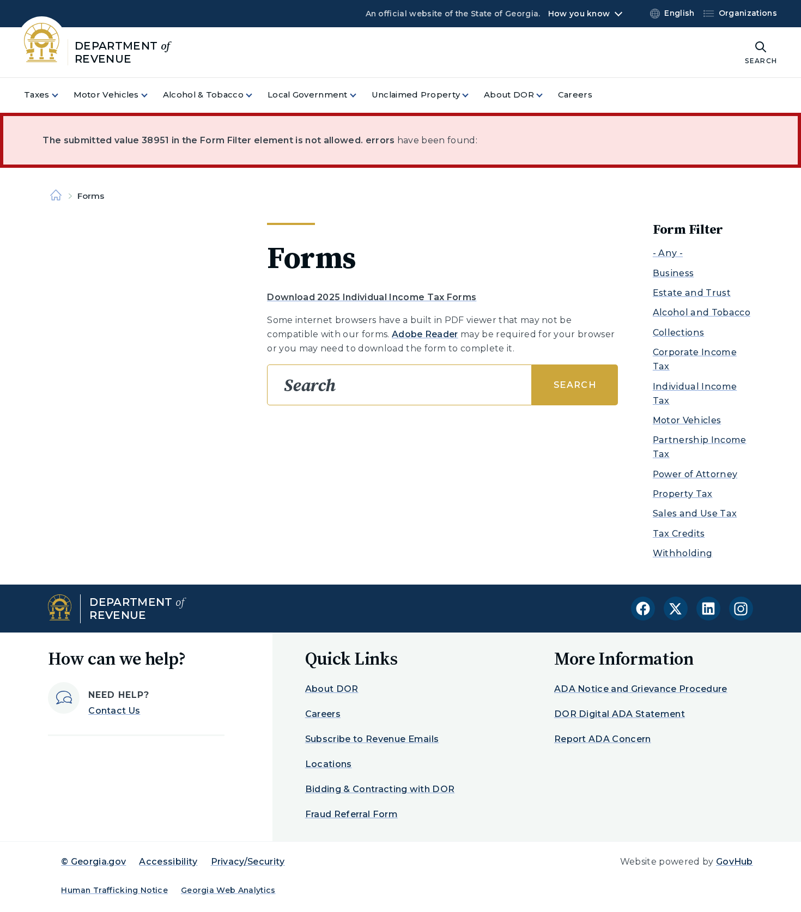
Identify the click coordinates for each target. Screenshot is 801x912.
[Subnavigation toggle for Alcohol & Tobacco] (256, 95)
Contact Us (114, 711)
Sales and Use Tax (695, 513)
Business (673, 273)
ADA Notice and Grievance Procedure (640, 689)
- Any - (668, 253)
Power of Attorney (695, 474)
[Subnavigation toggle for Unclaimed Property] (472, 95)
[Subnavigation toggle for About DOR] (546, 95)
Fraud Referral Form (351, 814)
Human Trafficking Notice (114, 890)
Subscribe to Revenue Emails (372, 739)
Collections (679, 332)
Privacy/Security (248, 861)
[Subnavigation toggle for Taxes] (62, 95)
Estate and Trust (692, 293)
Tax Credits (679, 533)
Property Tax (683, 494)
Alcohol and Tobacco (701, 312)
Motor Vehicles (687, 420)
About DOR (332, 689)
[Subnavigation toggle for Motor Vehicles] (151, 95)
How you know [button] (579, 13)
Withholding (683, 553)
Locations (328, 764)
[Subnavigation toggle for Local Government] (360, 95)
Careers (323, 714)
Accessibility (168, 861)
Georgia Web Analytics (228, 890)
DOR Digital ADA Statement (619, 714)
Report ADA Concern (602, 739)
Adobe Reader (425, 334)
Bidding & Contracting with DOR (380, 789)
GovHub (734, 861)
